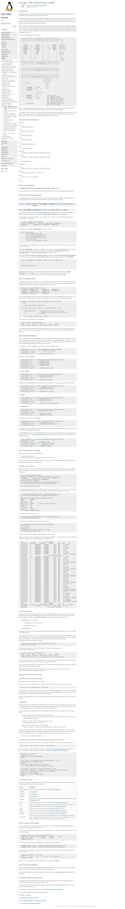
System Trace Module (6, 103)
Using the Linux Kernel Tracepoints (9, 76)
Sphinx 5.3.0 (79, 906)
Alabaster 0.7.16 (86, 906)
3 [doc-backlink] (19, 897)
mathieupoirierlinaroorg (41, 5)
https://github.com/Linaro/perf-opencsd (30, 897)
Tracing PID (34, 791)
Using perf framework (61, 806)
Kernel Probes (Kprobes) (7, 69)
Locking (3, 47)
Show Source (4, 171)
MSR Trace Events (6, 84)
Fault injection (4, 141)
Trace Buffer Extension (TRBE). (9, 129)
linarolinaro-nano (25, 620)
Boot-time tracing (5, 92)
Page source (93, 906)
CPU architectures (5, 160)
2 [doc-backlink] (19, 894)
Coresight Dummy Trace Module (9, 115)
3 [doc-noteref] (44, 670)
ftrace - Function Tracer (7, 64)
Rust (2, 144)
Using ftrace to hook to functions (9, 66)
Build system (4, 149)
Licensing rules (4, 49)
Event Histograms (5, 89)
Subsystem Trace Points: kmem (8, 80)
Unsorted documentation (6, 163)
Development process (6, 32)
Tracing (3, 58)
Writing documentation (6, 51)
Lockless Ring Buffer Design (8, 100)
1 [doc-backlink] (19, 892)
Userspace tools (4, 152)
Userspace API (4, 154)
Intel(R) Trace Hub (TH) (7, 98)
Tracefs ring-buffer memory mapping (10, 101)
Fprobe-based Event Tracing (8, 75)
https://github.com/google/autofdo (61, 748)
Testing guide (4, 54)
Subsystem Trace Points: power (8, 81)
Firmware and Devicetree (7, 158)
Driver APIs (4, 43)
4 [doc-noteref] (56, 434)
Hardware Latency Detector (7, 94)
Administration (4, 147)
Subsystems (4, 45)
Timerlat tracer (5, 97)
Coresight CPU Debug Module (9, 113)
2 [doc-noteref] (59, 860)
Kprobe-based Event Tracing (8, 70)
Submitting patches (5, 34)
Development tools (5, 53)
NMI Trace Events (6, 83)
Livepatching (4, 143)
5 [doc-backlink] (19, 903)
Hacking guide (4, 56)
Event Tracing (5, 78)
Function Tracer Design (7, 59)
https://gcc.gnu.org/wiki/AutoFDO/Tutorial (57, 750)
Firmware (3, 156)
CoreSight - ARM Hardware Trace (9, 106)
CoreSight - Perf (6, 122)
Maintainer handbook (6, 37)
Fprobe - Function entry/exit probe (9, 67)
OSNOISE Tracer (5, 95)
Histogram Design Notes (7, 90)
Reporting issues (5, 150)
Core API (3, 41)
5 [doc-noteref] (62, 889)
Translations (4, 165)
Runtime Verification (6, 136)
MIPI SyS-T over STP (7, 104)
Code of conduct (5, 35)
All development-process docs (8, 39)
